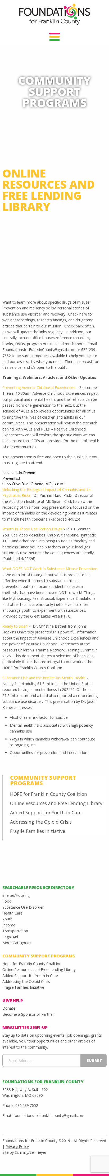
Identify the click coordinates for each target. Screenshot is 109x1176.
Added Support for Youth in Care (45, 812)
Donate (8, 1008)
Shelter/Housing (16, 895)
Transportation (15, 930)
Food (6, 901)
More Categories (16, 942)
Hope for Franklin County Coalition (31, 963)
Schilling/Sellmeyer (30, 1152)
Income (8, 925)
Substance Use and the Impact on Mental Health (43, 677)
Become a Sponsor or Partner (28, 1014)
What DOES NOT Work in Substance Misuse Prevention (49, 568)
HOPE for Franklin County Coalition (48, 794)
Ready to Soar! (15, 626)
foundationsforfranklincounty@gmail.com (48, 1115)
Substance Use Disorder (23, 907)
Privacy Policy (17, 1146)
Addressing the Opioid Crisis (41, 822)
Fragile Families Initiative (37, 831)
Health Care (12, 913)
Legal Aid (10, 936)
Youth (7, 918)
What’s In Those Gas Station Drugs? (33, 528)
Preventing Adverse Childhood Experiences (38, 387)
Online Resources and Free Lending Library (56, 803)
